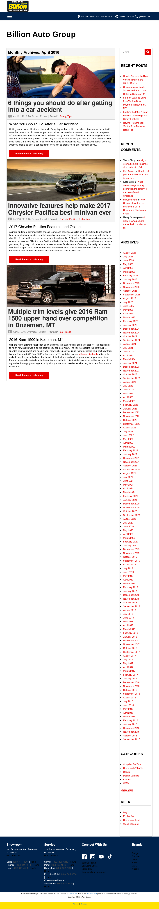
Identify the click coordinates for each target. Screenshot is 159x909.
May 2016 (128, 708)
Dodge (126, 771)
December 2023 (131, 366)
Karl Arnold (128, 171)
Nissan (135, 868)
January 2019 (130, 591)
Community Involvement (94, 871)
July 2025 (128, 302)
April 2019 (128, 579)
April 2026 (128, 267)
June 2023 (128, 389)
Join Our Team (89, 862)
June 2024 (128, 351)
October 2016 (130, 689)
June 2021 (128, 480)
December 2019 (131, 549)
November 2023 (131, 370)
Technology (84, 218)
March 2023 (129, 401)
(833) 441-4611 (21, 861)
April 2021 (128, 488)
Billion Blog (87, 868)
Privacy (75, 903)
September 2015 (131, 739)
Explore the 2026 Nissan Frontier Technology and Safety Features (135, 115)
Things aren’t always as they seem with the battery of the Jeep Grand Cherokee (135, 188)
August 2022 (129, 427)
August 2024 (129, 343)
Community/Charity (133, 768)
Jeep (134, 859)
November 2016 (131, 686)
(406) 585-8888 (69, 874)
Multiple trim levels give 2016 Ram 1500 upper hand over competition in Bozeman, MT (58, 318)
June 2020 (128, 526)
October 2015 (130, 735)
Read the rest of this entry (29, 153)
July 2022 (128, 431)
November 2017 (131, 644)
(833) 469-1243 (60, 861)
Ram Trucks (65, 331)
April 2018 (128, 625)
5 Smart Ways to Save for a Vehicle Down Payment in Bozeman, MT (134, 103)
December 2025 (131, 283)
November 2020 (131, 507)
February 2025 (130, 321)
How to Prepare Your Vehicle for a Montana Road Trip (134, 126)
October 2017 (130, 648)
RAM (134, 862)
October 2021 (130, 465)
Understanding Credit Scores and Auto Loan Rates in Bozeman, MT (135, 90)
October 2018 (130, 602)
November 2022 (131, 416)
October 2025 (130, 290)
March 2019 (129, 583)
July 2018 (128, 613)
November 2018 (131, 598)
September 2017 (131, 651)
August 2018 (129, 610)
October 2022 (130, 419)
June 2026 (128, 260)
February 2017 (130, 674)
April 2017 (128, 667)
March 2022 (129, 446)
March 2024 (129, 359)
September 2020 (131, 515)
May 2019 (128, 575)
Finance (127, 779)
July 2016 (128, 701)
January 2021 (130, 499)
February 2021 (130, 495)
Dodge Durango (131, 775)
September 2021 (131, 469)
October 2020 (130, 511)
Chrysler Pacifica (68, 218)
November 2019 (131, 553)
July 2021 (128, 477)
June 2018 (128, 617)
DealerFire (73, 893)
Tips (69, 116)
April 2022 (128, 442)
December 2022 (131, 412)
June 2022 (128, 435)
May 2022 (128, 439)
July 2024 (128, 347)
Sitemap (84, 903)
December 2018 (131, 594)
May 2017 (128, 663)
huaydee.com (130, 199)
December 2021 (131, 457)
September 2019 (131, 560)
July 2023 (128, 385)
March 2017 (129, 670)
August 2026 (129, 252)
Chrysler (136, 856)
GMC (126, 783)
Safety (63, 116)
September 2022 (131, 423)
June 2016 (128, 705)
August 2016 (129, 697)
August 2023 (129, 381)
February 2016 (130, 720)
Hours (33, 861)
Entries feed (129, 816)
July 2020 (128, 522)
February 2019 (130, 587)
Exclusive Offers (90, 865)
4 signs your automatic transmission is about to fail (135, 163)
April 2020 (128, 534)
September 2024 (131, 340)
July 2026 (128, 256)
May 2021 (128, 484)
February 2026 (130, 275)
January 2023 (130, 408)
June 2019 (128, 572)
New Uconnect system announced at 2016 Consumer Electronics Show (134, 206)
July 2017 (128, 659)
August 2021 (129, 473)
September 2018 (131, 606)
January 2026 (130, 279)
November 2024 (131, 332)
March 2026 (129, 271)
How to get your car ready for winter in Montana (136, 174)
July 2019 (128, 568)
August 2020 (129, 518)
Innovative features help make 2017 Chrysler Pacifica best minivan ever (59, 208)
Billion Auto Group (41, 34)
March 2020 (129, 537)
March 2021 (129, 492)
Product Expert (39, 116)
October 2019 (130, 556)
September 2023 (131, 378)
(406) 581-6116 (65, 883)
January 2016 (130, 724)
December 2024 (131, 328)
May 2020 (128, 530)
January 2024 (130, 362)
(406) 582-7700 (64, 867)
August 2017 (129, 655)
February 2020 (130, 541)
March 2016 (129, 716)
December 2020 (131, 503)
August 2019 (129, 564)
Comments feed (131, 819)
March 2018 (129, 629)
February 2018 (130, 632)
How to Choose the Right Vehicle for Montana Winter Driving (135, 79)
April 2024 (128, 355)
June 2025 (128, 305)
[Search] (148, 52)
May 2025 (128, 309)
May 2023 (128, 393)
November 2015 (131, 731)
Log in (126, 812)
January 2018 (130, 636)
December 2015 (131, 727)
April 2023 (128, 397)
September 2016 (131, 693)
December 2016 (131, 682)
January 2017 (130, 678)
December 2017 (131, 640)
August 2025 (129, 298)
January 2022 (130, 454)
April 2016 (128, 712)
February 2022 (130, 450)
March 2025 (129, 317)
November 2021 (131, 461)
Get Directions (13, 855)
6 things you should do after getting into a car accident (60, 106)
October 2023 (130, 374)
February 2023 (130, 404)
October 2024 (130, 336)
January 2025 (130, 324)
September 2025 (131, 294)
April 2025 (128, 313)
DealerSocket (91, 893)
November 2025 (131, 286)
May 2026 (128, 264)
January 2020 (130, 545)
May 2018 (128, 621)
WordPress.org (131, 823)
